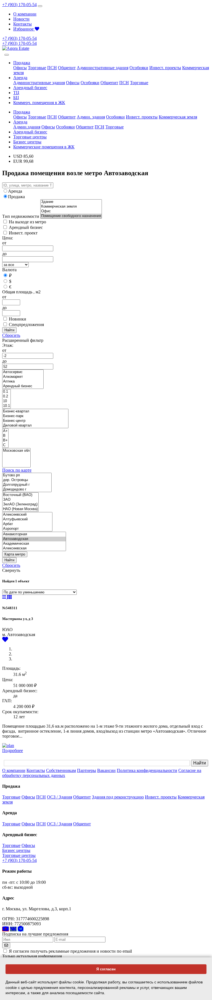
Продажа (16, 196)
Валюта (9, 269)
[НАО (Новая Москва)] (20, 509)
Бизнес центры (27, 141)
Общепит (67, 67)
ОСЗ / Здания (59, 797)
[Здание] (71, 202)
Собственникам (61, 770)
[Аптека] (22, 381)
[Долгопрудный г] (26, 484)
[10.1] (6, 406)
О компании (24, 14)
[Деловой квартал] (35, 425)
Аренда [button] (20, 77)
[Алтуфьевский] (27, 519)
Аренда (15, 191)
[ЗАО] (20, 499)
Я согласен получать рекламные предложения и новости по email (70, 951)
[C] (5, 445)
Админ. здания (91, 117)
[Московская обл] (16, 450)
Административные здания (102, 67)
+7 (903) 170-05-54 (19, 4)
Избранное (24, 29)
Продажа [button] (21, 62)
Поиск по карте (16, 470)
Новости (21, 19)
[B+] (5, 440)
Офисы (20, 67)
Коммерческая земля (178, 117)
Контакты (22, 24)
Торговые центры (30, 137)
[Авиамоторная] (34, 534)
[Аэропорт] (27, 528)
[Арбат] (27, 524)
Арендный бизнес (30, 87)
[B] (5, 435)
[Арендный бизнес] (22, 386)
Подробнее (12, 750)
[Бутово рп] (26, 475)
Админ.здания (26, 127)
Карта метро (14, 554)
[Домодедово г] (26, 489)
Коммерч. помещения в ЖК (39, 102)
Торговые (37, 67)
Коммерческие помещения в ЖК (44, 146)
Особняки (138, 67)
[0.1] (6, 391)
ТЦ (16, 92)
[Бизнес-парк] (35, 416)
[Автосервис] (22, 372)
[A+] (5, 431)
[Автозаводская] (34, 539)
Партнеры (86, 770)
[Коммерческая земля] (71, 206)
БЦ (16, 97)
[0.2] (6, 396)
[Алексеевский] (27, 514)
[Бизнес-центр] (35, 420)
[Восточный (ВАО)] (20, 495)
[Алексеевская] (34, 548)
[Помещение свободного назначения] (71, 216)
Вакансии (106, 770)
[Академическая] (34, 543)
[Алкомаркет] (22, 376)
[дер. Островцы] (26, 480)
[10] (6, 401)
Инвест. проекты (165, 67)
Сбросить (11, 335)
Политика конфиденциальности (147, 770)
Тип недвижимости (20, 216)
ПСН (52, 67)
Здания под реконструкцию (118, 797)
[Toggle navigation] (40, 6)
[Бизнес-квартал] (35, 411)
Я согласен (106, 969)
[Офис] (71, 211)
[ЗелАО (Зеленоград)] (20, 504)
